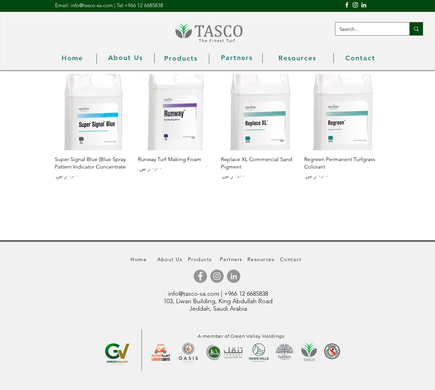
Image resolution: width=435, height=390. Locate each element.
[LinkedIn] (363, 4)
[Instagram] (355, 4)
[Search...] (416, 28)
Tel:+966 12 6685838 (140, 5)
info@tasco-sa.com (193, 293)
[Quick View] (93, 112)
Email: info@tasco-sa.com (84, 5)
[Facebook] (346, 4)
